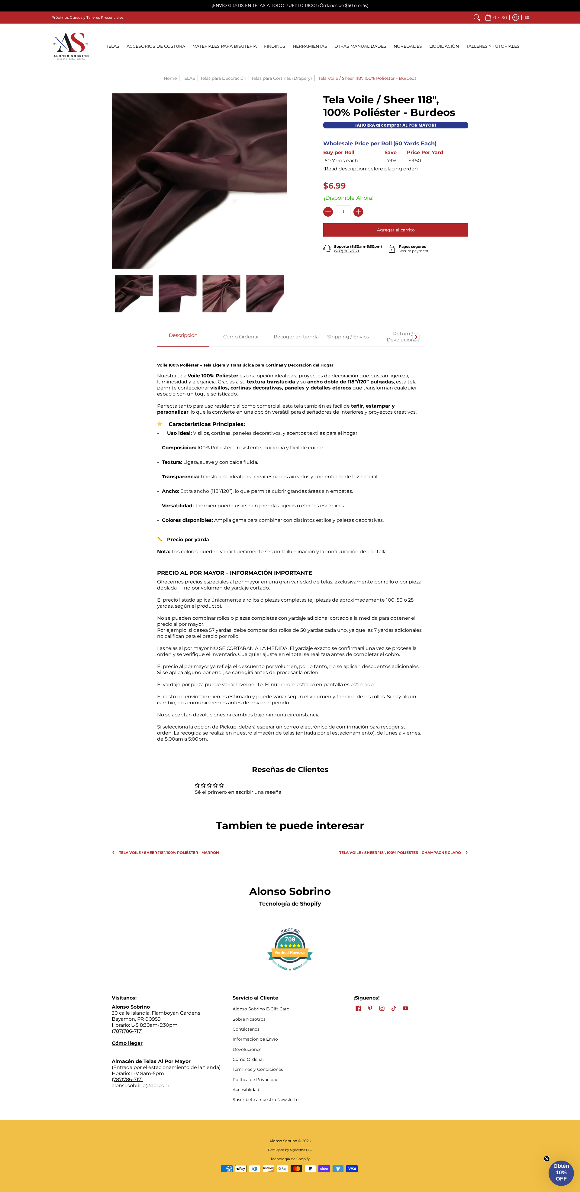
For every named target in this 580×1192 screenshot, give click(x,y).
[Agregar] (358, 212)
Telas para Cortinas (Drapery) (281, 78)
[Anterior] (164, 337)
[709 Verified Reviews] (290, 974)
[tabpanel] (290, 547)
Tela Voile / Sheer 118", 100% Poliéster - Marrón (169, 852)
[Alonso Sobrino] (71, 46)
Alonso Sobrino (283, 1141)
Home (170, 78)
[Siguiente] (416, 337)
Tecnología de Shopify (290, 903)
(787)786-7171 (127, 1031)
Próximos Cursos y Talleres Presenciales (87, 17)
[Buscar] (477, 17)
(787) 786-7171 (346, 251)
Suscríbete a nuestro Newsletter (266, 1099)
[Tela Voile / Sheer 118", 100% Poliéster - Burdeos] (134, 293)
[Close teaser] (547, 1159)
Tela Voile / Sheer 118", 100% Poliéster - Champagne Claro (400, 852)
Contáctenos (246, 1029)
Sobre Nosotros (249, 1019)
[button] (496, 17)
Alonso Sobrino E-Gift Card (261, 1009)
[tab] (183, 337)
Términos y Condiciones (258, 1069)
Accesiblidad (246, 1089)
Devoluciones (247, 1049)
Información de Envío (255, 1039)
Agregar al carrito (396, 230)
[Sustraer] (328, 212)
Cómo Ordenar (248, 1059)
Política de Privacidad (256, 1079)
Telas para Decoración (223, 78)
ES (526, 17)
